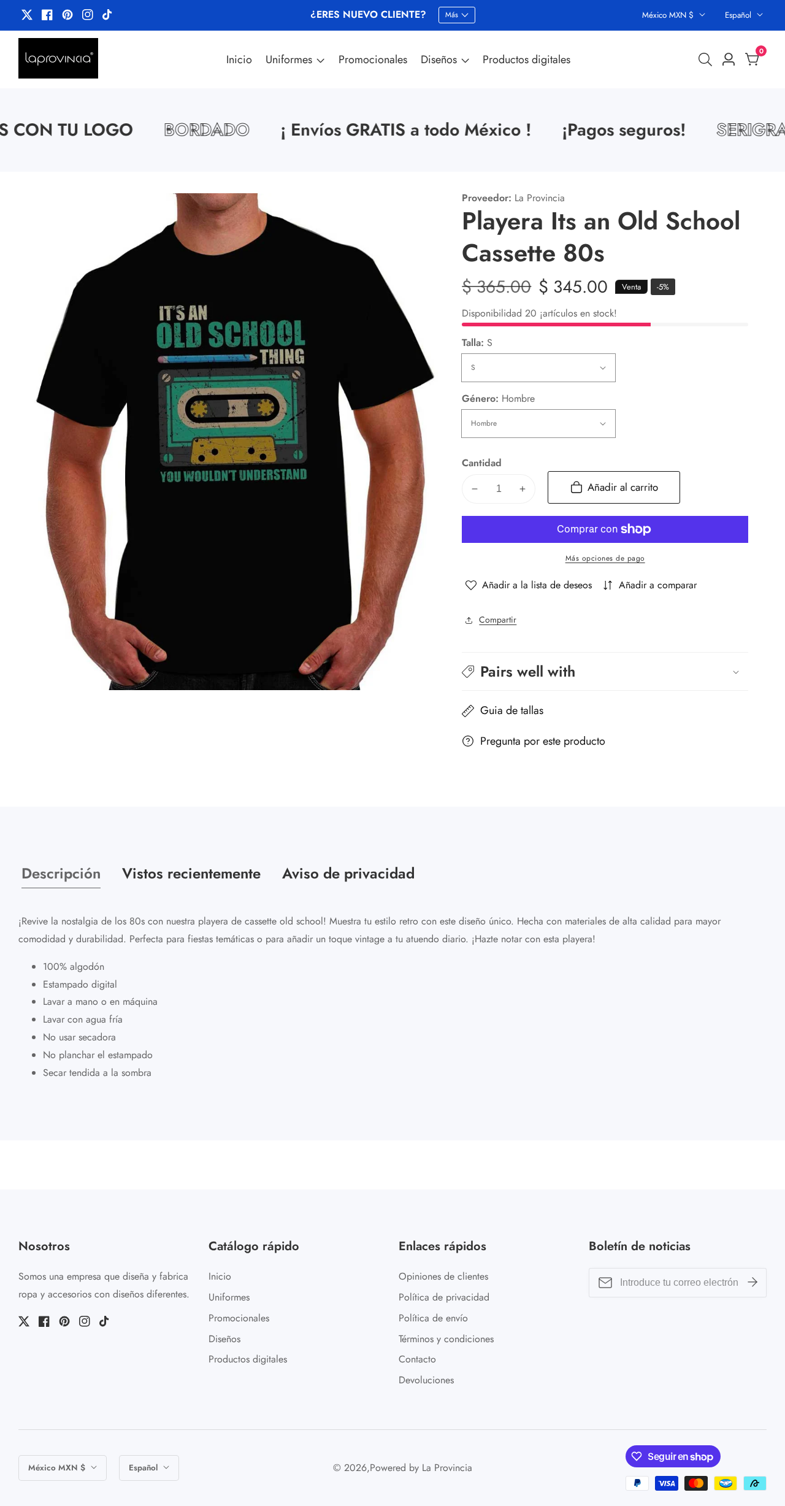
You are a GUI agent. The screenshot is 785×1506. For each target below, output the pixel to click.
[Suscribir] (752, 1282)
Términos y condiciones (446, 1339)
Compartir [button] (497, 619)
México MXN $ (669, 15)
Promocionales (373, 59)
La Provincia (447, 1468)
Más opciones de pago (605, 558)
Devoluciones (426, 1380)
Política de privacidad (444, 1297)
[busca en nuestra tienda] (708, 59)
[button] (605, 671)
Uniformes (289, 59)
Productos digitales (526, 59)
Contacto (417, 1359)
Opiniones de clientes (443, 1276)
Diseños (439, 59)
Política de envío (433, 1318)
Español (739, 15)
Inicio (239, 59)
